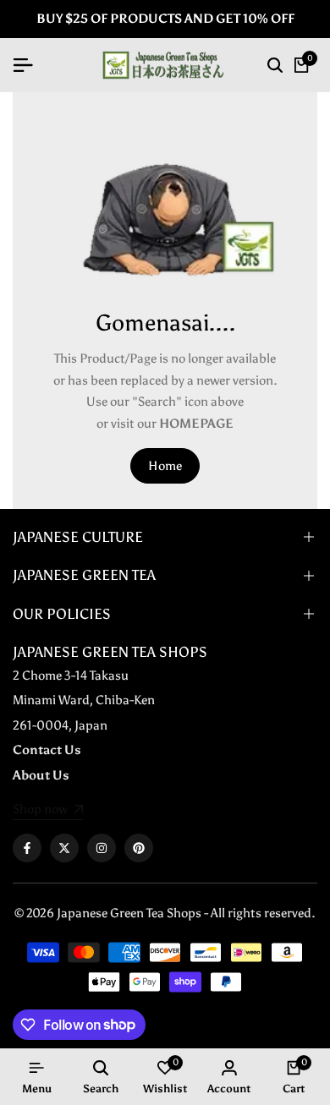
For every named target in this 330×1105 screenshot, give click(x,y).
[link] (48, 810)
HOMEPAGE (196, 423)
